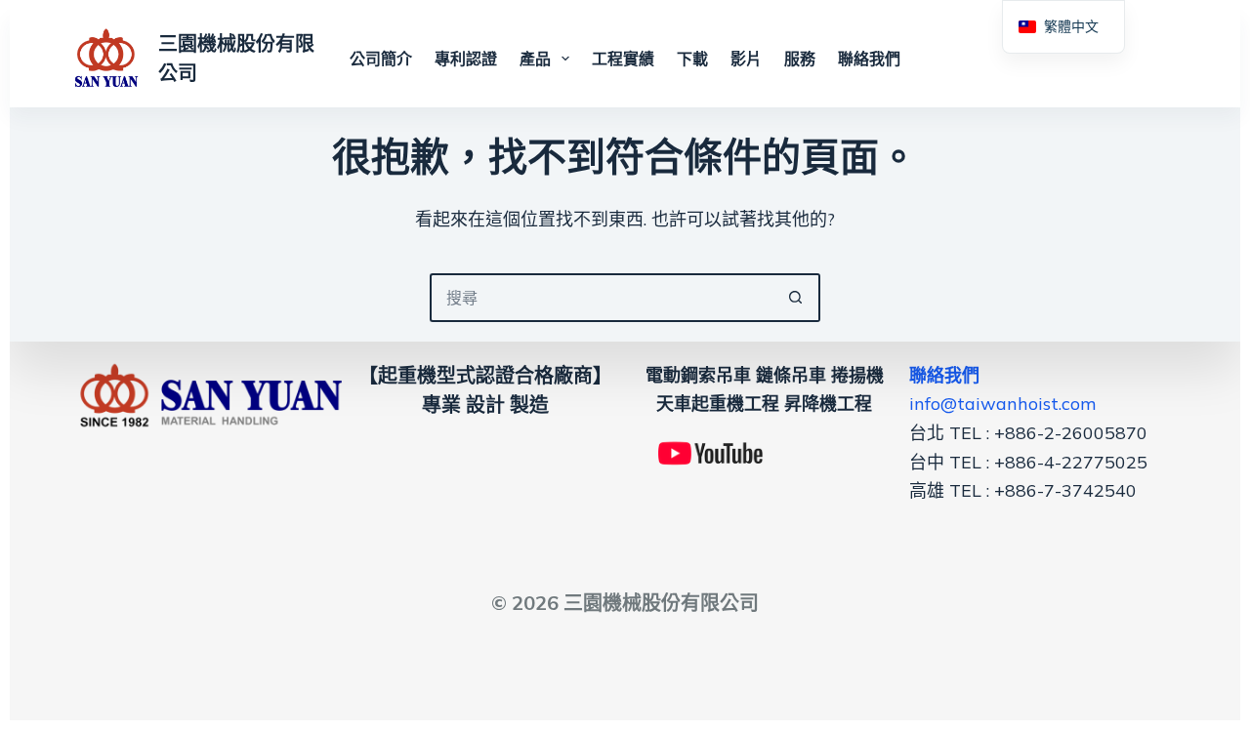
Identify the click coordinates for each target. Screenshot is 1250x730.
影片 (746, 58)
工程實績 (623, 58)
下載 (692, 58)
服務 (799, 58)
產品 (535, 58)
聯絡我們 (869, 58)
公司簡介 (381, 58)
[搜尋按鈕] (795, 297)
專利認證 (466, 58)
